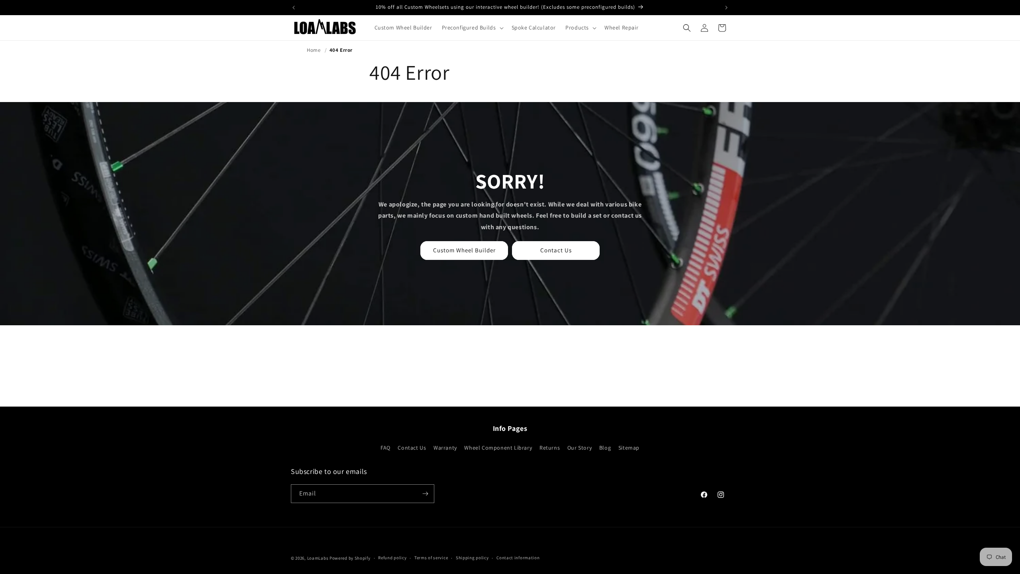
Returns (549, 447)
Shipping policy (472, 557)
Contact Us (556, 250)
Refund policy (392, 557)
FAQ (385, 447)
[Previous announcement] (293, 7)
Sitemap (628, 447)
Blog (605, 447)
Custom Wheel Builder (464, 250)
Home (313, 50)
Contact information (517, 557)
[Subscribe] (425, 493)
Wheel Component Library (498, 447)
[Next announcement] (726, 7)
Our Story (579, 447)
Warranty (445, 447)
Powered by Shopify (350, 558)
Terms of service (431, 557)
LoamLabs (318, 558)
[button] (472, 27)
